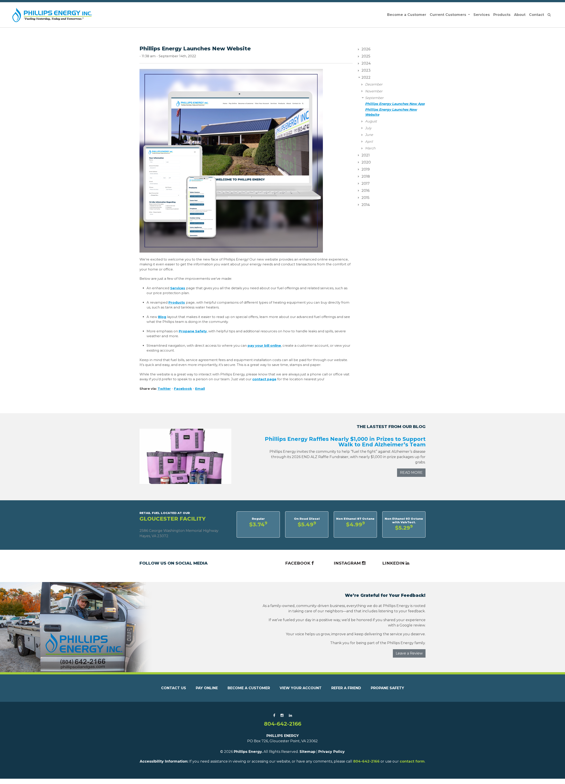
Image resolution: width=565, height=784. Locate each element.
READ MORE (411, 472)
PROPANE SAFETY (387, 688)
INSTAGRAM (348, 563)
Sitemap (307, 752)
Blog (162, 317)
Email (200, 388)
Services (481, 15)
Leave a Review (409, 653)
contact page (264, 379)
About (519, 15)
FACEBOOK (298, 563)
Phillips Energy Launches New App (395, 104)
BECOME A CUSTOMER (249, 688)
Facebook (183, 388)
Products (501, 15)
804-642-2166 (282, 724)
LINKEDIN (394, 563)
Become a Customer (406, 15)
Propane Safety (193, 331)
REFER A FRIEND (346, 688)
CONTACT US (173, 688)
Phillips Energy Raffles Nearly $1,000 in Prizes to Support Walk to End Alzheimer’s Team (345, 442)
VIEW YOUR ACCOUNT (301, 688)
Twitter (164, 388)
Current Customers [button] (448, 15)
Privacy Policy (331, 752)
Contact (536, 15)
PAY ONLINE (207, 688)
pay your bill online (264, 345)
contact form (412, 761)
